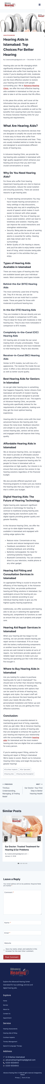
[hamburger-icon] (39, 5)
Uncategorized (9, 35)
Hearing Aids (9, 774)
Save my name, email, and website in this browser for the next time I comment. (21, 950)
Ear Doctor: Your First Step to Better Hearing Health (33, 789)
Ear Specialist (25, 769)
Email (7, 933)
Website (7, 943)
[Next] (39, 838)
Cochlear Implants (10, 769)
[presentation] (22, 829)
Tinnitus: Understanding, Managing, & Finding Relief (11, 790)
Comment (9, 892)
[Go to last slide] (6, 838)
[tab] (18, 863)
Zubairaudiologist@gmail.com (15, 59)
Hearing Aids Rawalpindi (24, 774)
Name (7, 923)
